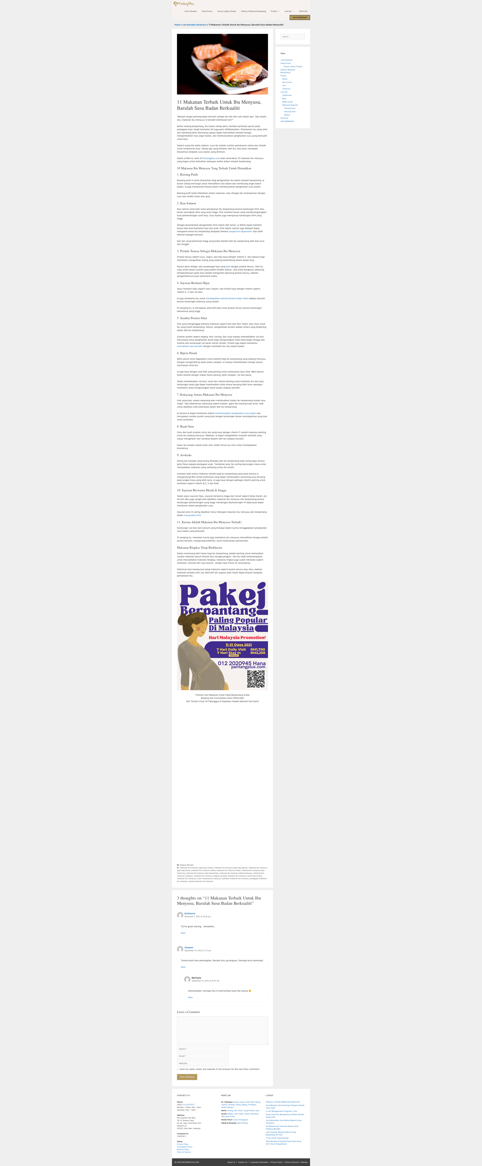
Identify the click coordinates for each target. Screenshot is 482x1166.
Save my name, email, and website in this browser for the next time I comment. (220, 1069)
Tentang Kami (289, 108)
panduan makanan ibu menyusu (235, 878)
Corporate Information (259, 1162)
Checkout (286, 89)
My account (287, 82)
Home (177, 24)
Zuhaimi (189, 947)
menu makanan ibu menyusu (209, 878)
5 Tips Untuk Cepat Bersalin (277, 1138)
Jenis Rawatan (191, 11)
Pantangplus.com (211, 158)
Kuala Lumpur (239, 1102)
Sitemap (304, 1162)
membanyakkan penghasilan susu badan (235, 413)
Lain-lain (288, 11)
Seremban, (254, 1114)
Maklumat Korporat (290, 105)
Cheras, (224, 1105)
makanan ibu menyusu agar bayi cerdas (196, 868)
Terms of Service (184, 1152)
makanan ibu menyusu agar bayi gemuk (231, 868)
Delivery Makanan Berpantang (253, 11)
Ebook (284, 79)
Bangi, (258, 1102)
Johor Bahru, (239, 1114)
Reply (183, 933)
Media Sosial (287, 102)
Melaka (230, 1114)
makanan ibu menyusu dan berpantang (202, 873)
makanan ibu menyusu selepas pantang (210, 876)
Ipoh (257, 1110)
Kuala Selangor (227, 1107)
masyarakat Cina (192, 515)
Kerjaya (287, 115)
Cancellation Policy (184, 1147)
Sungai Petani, (249, 1110)
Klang (238, 1105)
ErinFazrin (190, 913)
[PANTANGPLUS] (184, 4)
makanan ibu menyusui (186, 878)
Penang (230, 1110)
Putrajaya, (252, 1105)
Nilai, (223, 1116)
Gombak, (232, 1105)
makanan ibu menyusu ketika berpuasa (236, 873)
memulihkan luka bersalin (190, 346)
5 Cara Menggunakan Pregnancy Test (281, 1111)
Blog (284, 98)
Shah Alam (250, 1102)
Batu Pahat (230, 1116)
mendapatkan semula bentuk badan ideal (227, 298)
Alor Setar (238, 1110)
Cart (284, 85)
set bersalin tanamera (194, 24)
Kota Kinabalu (242, 1123)
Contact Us (242, 1162)
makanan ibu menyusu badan (203, 870)
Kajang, (245, 1105)
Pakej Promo (207, 11)
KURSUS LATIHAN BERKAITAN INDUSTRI (283, 1102)
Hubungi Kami (289, 111)
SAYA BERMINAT (299, 17)
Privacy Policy (183, 1144)
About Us (231, 1162)
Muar (247, 1114)
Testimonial (286, 95)
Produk (274, 11)
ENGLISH (303, 11)
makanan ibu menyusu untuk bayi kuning (245, 876)
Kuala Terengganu (240, 1120)
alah (228, 266)
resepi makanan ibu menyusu (201, 881)
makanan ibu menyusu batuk (229, 870)
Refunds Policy (183, 1149)
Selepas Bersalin (186, 865)
